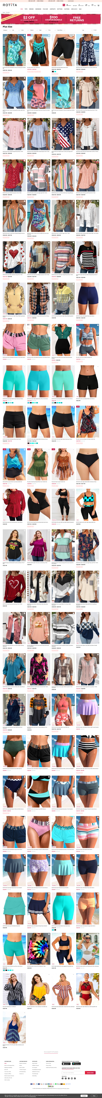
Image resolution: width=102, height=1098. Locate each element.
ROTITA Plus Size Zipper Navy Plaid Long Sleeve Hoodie (86, 645)
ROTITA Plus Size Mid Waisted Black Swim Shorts (12, 439)
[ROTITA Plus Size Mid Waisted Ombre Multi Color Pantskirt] (63, 751)
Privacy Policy (48, 1065)
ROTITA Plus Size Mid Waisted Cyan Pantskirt (60, 887)
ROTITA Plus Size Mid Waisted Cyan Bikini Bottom (36, 809)
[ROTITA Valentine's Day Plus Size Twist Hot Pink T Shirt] (38, 669)
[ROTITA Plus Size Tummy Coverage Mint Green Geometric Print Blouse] (63, 545)
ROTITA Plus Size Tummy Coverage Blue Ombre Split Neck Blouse (14, 111)
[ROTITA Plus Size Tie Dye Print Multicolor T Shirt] (38, 948)
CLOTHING (66, 9)
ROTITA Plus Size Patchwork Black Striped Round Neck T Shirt (86, 275)
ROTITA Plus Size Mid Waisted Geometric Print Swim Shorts (14, 357)
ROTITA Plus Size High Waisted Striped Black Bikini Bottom (87, 768)
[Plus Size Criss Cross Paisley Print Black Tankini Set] (87, 421)
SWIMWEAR (38, 9)
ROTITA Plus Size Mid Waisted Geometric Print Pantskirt (62, 809)
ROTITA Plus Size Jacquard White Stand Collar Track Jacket (87, 233)
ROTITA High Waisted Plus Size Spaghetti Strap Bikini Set (62, 966)
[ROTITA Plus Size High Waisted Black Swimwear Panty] (87, 464)
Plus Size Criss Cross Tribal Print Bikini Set (84, 357)
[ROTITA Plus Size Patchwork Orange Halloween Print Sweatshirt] (38, 709)
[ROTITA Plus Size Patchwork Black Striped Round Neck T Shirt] (87, 257)
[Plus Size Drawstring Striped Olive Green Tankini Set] (38, 464)
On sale (95, 30)
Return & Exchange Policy (9, 1065)
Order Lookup (7, 1079)
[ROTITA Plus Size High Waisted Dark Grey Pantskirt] (14, 870)
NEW (22, 9)
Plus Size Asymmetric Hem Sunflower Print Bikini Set (37, 1006)
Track (88, 5)
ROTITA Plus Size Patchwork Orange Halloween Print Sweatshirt (37, 728)
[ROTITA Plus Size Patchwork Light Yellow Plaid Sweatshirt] (63, 298)
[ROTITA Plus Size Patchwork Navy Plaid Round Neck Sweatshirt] (14, 709)
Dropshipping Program (36, 1069)
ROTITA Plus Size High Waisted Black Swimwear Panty (86, 481)
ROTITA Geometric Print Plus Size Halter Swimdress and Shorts (13, 1045)
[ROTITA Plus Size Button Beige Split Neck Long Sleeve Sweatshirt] (87, 586)
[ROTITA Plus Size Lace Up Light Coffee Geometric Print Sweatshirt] (63, 669)
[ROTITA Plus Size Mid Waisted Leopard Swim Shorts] (14, 831)
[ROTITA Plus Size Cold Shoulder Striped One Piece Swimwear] (63, 989)
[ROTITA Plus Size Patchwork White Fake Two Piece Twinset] (87, 134)
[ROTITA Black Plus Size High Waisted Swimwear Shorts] (63, 421)
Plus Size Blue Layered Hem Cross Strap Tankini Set (12, 481)
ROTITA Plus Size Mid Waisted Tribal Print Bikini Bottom (37, 849)
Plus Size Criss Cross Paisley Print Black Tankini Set (85, 439)
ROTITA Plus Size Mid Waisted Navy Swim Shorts (85, 315)
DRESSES (31, 9)
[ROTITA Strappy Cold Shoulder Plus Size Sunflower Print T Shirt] (14, 545)
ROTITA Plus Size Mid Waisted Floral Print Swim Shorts (37, 887)
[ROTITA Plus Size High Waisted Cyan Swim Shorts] (63, 908)
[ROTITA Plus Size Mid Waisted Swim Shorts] (87, 831)
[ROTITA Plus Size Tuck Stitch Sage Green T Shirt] (63, 215)
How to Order (22, 1067)
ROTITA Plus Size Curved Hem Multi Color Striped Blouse (62, 192)
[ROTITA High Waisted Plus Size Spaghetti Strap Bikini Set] (63, 948)
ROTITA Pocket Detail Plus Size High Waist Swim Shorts (37, 522)
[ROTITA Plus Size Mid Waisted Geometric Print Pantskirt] (63, 791)
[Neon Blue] (8, 402)
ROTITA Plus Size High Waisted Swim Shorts (60, 67)
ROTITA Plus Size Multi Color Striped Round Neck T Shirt (62, 274)
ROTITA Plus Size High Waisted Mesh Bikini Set (60, 727)
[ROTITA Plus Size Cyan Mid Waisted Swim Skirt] (14, 908)
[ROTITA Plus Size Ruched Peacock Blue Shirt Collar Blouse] (14, 669)
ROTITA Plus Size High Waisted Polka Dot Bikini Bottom (13, 809)
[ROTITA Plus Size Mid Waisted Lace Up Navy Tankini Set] (87, 49)
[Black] (53, 71)
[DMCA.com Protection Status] (51, 1086)
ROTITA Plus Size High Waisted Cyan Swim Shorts (61, 925)
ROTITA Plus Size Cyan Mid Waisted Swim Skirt (11, 925)
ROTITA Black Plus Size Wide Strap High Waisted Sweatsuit (63, 522)
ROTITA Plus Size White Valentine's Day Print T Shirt (12, 274)
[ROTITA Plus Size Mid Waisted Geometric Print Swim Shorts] (14, 339)
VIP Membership (22, 1071)
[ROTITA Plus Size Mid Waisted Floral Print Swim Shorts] (38, 870)
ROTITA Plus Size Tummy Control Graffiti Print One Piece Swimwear (38, 234)
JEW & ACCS (74, 9)
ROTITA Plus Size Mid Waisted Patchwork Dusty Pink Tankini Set (38, 111)
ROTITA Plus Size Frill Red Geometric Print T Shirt (12, 192)
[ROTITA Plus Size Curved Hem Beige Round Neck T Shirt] (87, 92)
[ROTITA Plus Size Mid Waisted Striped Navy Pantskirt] (38, 908)
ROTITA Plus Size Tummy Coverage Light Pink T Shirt (37, 192)
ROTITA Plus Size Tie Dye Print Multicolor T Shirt (36, 966)
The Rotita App (35, 1073)
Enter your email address (68, 1072)
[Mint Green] (10, 402)
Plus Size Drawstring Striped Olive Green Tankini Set (37, 481)
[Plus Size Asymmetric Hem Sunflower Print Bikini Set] (38, 989)
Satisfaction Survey (35, 1071)
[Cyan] (55, 71)
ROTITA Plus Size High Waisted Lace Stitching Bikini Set (86, 1006)
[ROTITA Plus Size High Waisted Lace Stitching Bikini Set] (87, 989)
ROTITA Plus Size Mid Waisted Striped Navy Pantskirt (37, 925)
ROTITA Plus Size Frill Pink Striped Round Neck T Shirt (13, 151)
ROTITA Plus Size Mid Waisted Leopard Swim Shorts (12, 849)
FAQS (5, 1063)
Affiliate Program (35, 1065)
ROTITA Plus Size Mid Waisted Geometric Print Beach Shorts (38, 357)
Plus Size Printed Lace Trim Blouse (9, 1006)
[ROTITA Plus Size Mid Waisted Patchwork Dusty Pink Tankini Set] (38, 92)
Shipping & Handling (8, 1067)
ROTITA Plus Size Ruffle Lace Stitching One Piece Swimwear (87, 966)
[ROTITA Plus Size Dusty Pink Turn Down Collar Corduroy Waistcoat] (14, 627)
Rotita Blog (34, 1075)
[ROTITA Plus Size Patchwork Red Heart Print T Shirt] (14, 586)
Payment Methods (22, 1063)
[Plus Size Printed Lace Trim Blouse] (14, 989)
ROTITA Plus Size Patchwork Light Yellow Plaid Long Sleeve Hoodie (14, 316)
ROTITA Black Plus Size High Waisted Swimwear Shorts (62, 439)
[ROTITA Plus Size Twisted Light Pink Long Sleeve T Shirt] (87, 669)
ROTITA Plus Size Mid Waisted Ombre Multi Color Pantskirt (63, 768)
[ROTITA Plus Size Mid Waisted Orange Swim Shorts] (87, 908)
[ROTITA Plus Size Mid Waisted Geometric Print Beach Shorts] (38, 339)
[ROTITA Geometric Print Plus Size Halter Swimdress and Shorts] (14, 1027)
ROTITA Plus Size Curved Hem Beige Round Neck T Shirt (86, 110)
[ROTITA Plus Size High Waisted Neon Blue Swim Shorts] (38, 381)
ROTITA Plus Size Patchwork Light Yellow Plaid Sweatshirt (62, 315)
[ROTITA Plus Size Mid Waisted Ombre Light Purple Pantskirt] (87, 709)
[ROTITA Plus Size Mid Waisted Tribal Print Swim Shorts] (38, 751)
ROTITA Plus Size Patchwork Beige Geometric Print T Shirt (38, 274)
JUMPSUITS (53, 9)
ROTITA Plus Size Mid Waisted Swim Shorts (84, 849)
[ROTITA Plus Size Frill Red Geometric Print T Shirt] (14, 175)
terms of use (59, 1088)
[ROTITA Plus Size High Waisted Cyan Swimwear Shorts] (14, 381)
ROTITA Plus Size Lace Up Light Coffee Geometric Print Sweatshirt (62, 687)
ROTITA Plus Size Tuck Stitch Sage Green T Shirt (61, 233)
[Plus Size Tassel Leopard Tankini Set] (63, 464)
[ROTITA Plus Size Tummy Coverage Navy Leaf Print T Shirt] (87, 545)
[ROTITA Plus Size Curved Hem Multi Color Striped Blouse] (63, 175)
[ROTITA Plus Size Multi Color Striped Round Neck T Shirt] (63, 257)
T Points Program (22, 1069)
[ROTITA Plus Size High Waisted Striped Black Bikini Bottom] (87, 751)
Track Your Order (7, 1071)
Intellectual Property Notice (51, 1067)
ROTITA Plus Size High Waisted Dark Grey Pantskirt (12, 887)
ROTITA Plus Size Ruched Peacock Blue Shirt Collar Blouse (14, 686)
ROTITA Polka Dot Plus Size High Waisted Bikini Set (85, 522)
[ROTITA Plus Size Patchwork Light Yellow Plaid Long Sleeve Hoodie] (14, 298)
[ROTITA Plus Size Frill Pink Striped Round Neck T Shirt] (14, 134)
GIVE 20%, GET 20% (8, 1077)
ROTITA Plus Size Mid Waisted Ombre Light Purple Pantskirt (87, 727)
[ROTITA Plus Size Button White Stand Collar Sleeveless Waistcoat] (38, 586)
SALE (80, 9)
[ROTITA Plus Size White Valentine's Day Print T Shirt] (14, 257)
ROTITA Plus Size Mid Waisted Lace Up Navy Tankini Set (86, 67)
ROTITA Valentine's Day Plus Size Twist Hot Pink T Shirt (37, 686)
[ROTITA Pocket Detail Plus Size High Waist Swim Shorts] (38, 504)
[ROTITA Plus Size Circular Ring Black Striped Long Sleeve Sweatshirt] (63, 627)
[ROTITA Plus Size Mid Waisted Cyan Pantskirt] (63, 870)
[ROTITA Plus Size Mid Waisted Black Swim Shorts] (14, 421)
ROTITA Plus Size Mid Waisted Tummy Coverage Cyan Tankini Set (14, 68)
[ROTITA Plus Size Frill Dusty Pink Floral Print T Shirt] (87, 175)
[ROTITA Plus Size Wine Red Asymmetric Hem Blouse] (14, 504)
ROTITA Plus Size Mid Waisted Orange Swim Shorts (85, 925)
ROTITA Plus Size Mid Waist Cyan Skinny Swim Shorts (12, 966)
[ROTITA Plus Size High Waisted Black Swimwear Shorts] (38, 421)
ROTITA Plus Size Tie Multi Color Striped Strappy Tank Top (13, 233)
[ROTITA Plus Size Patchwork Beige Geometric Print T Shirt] (38, 257)
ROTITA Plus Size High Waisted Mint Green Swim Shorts (62, 398)
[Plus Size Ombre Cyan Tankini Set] (38, 49)
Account (81, 5)
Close (94, 1095)
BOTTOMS (59, 9)
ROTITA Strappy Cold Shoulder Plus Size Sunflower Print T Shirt (14, 563)
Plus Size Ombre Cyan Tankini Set (33, 67)
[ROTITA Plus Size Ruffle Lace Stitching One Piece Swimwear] (87, 948)
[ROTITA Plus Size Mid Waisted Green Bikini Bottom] (14, 751)
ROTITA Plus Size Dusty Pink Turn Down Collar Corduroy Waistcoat (13, 646)
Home (4, 12)
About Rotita (34, 1063)
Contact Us (21, 1073)
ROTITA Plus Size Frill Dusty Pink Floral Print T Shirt (85, 192)
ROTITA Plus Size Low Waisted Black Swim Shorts (85, 398)
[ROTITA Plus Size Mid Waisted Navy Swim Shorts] (87, 298)
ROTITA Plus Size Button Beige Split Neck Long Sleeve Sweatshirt (86, 604)
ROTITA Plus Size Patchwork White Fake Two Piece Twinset (87, 151)
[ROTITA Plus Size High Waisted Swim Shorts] (63, 49)
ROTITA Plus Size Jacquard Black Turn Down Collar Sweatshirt (61, 604)
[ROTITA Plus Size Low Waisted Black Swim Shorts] (87, 381)
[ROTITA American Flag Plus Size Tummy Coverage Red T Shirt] (63, 134)
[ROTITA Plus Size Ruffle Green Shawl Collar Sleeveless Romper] (63, 339)
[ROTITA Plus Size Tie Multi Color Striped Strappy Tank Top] (14, 215)
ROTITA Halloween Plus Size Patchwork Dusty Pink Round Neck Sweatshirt (38, 646)
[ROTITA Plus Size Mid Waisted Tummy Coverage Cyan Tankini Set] (14, 49)
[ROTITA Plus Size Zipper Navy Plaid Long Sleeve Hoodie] (87, 627)
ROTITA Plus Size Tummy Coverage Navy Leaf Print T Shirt (87, 562)
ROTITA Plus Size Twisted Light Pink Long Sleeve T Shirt (86, 686)
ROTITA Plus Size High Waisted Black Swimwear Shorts (37, 439)
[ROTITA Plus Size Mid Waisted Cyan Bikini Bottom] (38, 791)
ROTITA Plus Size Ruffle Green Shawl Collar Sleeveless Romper (62, 358)
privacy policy (66, 1088)
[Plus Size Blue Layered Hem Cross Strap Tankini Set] (14, 464)
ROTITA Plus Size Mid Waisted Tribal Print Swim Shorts (37, 768)
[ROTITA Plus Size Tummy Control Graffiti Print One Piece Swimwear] (38, 215)
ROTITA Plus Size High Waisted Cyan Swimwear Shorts (13, 398)
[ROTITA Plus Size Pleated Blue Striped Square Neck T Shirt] (38, 134)
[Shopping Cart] (99, 5)
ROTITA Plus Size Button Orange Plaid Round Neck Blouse (38, 315)
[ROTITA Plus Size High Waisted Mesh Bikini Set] (63, 709)
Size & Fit (6, 1069)
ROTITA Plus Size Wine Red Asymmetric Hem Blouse (12, 522)
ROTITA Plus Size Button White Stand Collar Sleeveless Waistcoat (37, 604)
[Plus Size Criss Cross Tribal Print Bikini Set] (87, 339)
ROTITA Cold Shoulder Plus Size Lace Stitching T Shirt (37, 562)
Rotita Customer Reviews (9, 1075)
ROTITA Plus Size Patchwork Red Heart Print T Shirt (12, 604)
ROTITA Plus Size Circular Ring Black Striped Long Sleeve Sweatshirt (62, 646)
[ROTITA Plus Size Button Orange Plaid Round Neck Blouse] (38, 298)
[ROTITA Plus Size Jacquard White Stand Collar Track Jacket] (87, 215)
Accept (84, 1095)
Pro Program (34, 1067)
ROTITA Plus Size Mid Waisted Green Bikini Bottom (12, 768)
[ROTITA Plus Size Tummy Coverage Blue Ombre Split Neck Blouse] (14, 92)
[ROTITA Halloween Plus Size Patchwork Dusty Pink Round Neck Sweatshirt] (38, 627)
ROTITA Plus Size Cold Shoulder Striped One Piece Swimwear (63, 1006)
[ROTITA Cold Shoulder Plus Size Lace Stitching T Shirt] (38, 545)
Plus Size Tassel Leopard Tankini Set (58, 481)
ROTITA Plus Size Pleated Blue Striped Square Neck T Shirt (38, 151)
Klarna (20, 1065)
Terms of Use (48, 1063)
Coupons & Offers (7, 1073)
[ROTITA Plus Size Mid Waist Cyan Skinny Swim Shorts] (14, 948)
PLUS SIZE (45, 9)
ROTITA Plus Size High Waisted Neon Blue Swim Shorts (37, 398)
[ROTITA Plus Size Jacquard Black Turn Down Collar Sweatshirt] (63, 586)
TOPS (26, 9)
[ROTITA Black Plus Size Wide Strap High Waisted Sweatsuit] (63, 504)
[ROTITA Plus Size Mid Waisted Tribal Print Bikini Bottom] (38, 831)
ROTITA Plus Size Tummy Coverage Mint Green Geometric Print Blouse (63, 563)
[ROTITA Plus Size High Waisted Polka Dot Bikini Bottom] (14, 791)
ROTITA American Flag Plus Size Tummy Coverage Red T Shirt (62, 152)
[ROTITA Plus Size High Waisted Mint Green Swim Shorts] (63, 381)
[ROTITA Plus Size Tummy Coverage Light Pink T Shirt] (38, 175)
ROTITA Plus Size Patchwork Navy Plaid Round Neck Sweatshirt (12, 728)
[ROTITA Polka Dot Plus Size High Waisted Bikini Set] (87, 504)
